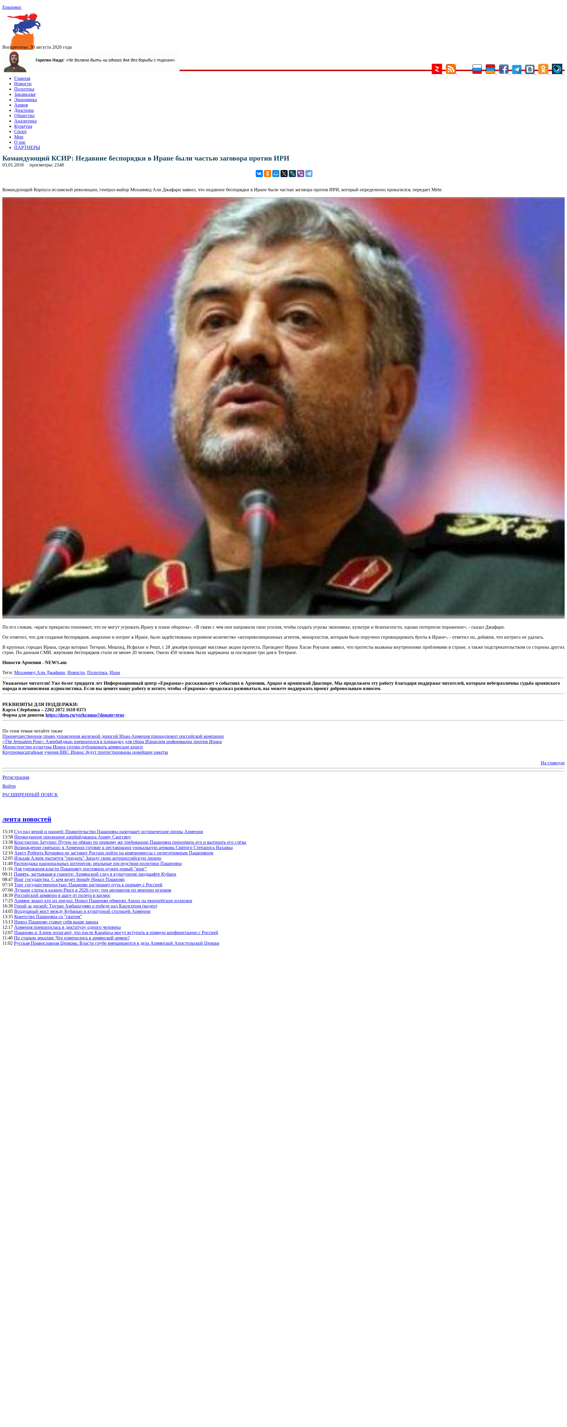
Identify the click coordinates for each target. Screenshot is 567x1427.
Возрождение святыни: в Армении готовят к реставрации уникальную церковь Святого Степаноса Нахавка (123, 847)
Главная (22, 78)
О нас (20, 142)
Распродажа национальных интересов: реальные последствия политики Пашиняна (98, 863)
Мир (18, 136)
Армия (21, 104)
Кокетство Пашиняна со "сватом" (48, 916)
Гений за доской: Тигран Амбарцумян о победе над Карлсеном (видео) (85, 905)
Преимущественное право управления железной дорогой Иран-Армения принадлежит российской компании (113, 736)
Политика (24, 88)
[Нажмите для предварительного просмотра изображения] (283, 616)
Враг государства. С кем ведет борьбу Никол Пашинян (69, 879)
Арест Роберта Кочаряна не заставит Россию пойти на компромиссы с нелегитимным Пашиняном (113, 852)
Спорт (20, 131)
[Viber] (300, 173)
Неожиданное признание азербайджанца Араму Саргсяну (72, 836)
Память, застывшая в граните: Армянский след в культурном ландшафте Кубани (95, 874)
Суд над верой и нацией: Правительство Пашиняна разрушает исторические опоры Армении (108, 831)
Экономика (25, 99)
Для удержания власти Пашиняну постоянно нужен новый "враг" (80, 868)
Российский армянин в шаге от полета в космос (62, 895)
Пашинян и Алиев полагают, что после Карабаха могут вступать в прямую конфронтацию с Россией (116, 932)
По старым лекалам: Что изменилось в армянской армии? (72, 937)
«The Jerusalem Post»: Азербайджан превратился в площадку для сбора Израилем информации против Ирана (112, 741)
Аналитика (25, 120)
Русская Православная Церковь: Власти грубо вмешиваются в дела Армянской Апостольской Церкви (116, 943)
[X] (284, 173)
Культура (23, 126)
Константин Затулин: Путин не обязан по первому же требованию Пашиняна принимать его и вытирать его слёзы (130, 842)
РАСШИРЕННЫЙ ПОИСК (30, 794)
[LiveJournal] (292, 173)
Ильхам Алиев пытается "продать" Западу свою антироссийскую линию (87, 858)
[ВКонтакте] (259, 173)
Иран (115, 672)
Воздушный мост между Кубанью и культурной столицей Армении (82, 911)
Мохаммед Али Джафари (39, 672)
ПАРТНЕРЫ (27, 147)
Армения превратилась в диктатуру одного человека (67, 927)
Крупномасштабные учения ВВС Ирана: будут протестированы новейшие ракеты (85, 752)
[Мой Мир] (275, 173)
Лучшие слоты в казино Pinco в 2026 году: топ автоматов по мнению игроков (92, 890)
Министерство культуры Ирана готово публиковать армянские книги (72, 746)
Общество (24, 115)
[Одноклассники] (267, 173)
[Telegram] (308, 173)
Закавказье (25, 94)
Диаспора (24, 110)
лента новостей (26, 819)
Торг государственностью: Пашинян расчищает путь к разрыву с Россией (88, 884)
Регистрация (15, 777)
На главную (553, 762)
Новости (23, 83)
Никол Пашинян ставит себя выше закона (56, 921)
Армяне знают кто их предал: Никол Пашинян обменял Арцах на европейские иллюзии (103, 900)
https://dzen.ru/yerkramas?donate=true (84, 714)
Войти (9, 786)
